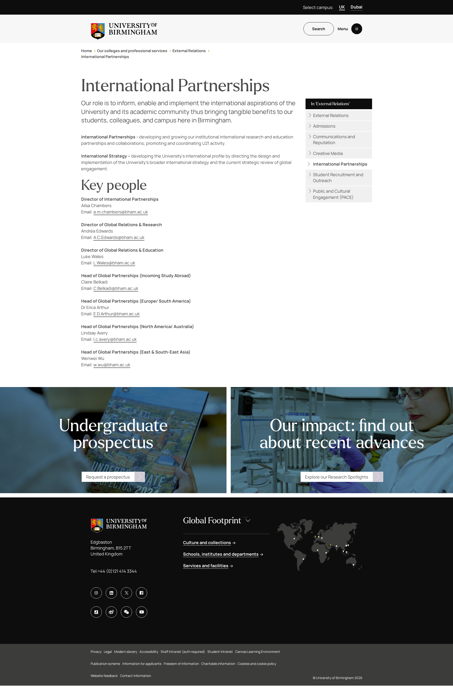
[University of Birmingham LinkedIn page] (111, 593)
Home (86, 50)
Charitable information (218, 663)
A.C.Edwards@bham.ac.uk (118, 237)
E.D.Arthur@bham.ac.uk (116, 314)
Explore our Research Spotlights (336, 477)
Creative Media (328, 153)
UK (342, 7)
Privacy (96, 651)
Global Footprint (212, 520)
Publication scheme (105, 663)
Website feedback (104, 675)
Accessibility (148, 651)
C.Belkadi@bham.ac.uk (115, 288)
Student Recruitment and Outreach (338, 177)
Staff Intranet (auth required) (183, 651)
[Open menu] (356, 28)
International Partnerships (105, 56)
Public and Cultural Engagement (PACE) (333, 194)
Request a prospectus (108, 477)
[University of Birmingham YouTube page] (141, 612)
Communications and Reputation (334, 139)
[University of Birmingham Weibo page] (111, 612)
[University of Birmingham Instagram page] (96, 593)
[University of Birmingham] (124, 28)
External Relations (189, 50)
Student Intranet (220, 651)
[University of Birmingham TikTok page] (96, 612)
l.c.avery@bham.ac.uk (115, 339)
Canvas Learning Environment (257, 651)
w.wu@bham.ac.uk (111, 364)
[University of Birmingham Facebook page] (141, 593)
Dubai (356, 7)
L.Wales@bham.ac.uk (114, 263)
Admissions (324, 126)
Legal (108, 651)
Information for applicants (141, 663)
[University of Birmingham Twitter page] (126, 593)
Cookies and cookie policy (257, 663)
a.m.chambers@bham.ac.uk (120, 212)
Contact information (135, 675)
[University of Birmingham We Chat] (126, 612)
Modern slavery (125, 651)
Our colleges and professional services (132, 50)
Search (318, 28)
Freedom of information (181, 663)
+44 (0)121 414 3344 (117, 571)
